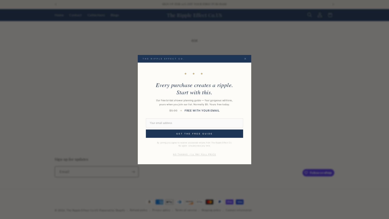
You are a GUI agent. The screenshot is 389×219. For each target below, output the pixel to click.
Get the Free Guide (194, 134)
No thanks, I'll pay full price (194, 154)
